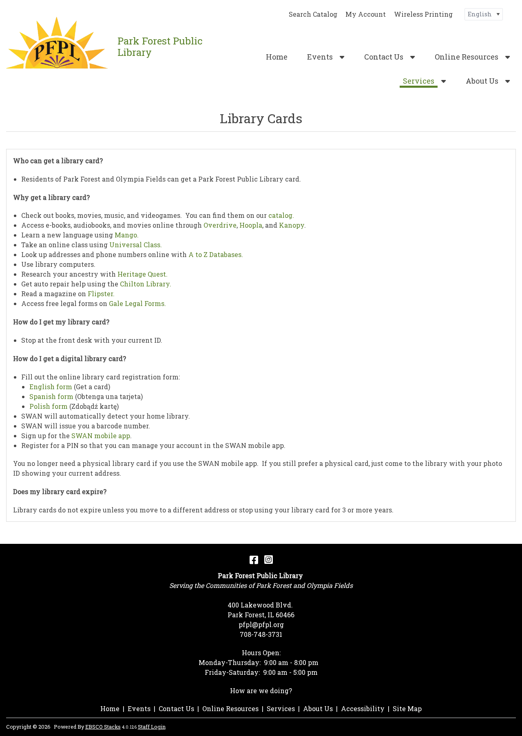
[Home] (58, 46)
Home (277, 57)
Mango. (127, 235)
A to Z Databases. (215, 254)
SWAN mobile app (100, 435)
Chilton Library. (145, 283)
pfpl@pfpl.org (261, 624)
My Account (365, 14)
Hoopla (250, 225)
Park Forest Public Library (159, 46)
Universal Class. (135, 244)
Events (320, 57)
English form (50, 386)
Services (418, 81)
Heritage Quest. (142, 274)
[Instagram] (268, 559)
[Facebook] (254, 559)
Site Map (407, 708)
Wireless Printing (423, 14)
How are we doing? (261, 690)
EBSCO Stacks (103, 726)
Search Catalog (313, 14)
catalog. (281, 215)
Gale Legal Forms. (137, 303)
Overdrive (220, 225)
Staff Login (152, 726)
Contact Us (383, 57)
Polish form (48, 406)
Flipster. (101, 293)
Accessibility (363, 708)
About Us (482, 81)
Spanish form (52, 396)
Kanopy (291, 225)
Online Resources (466, 57)
